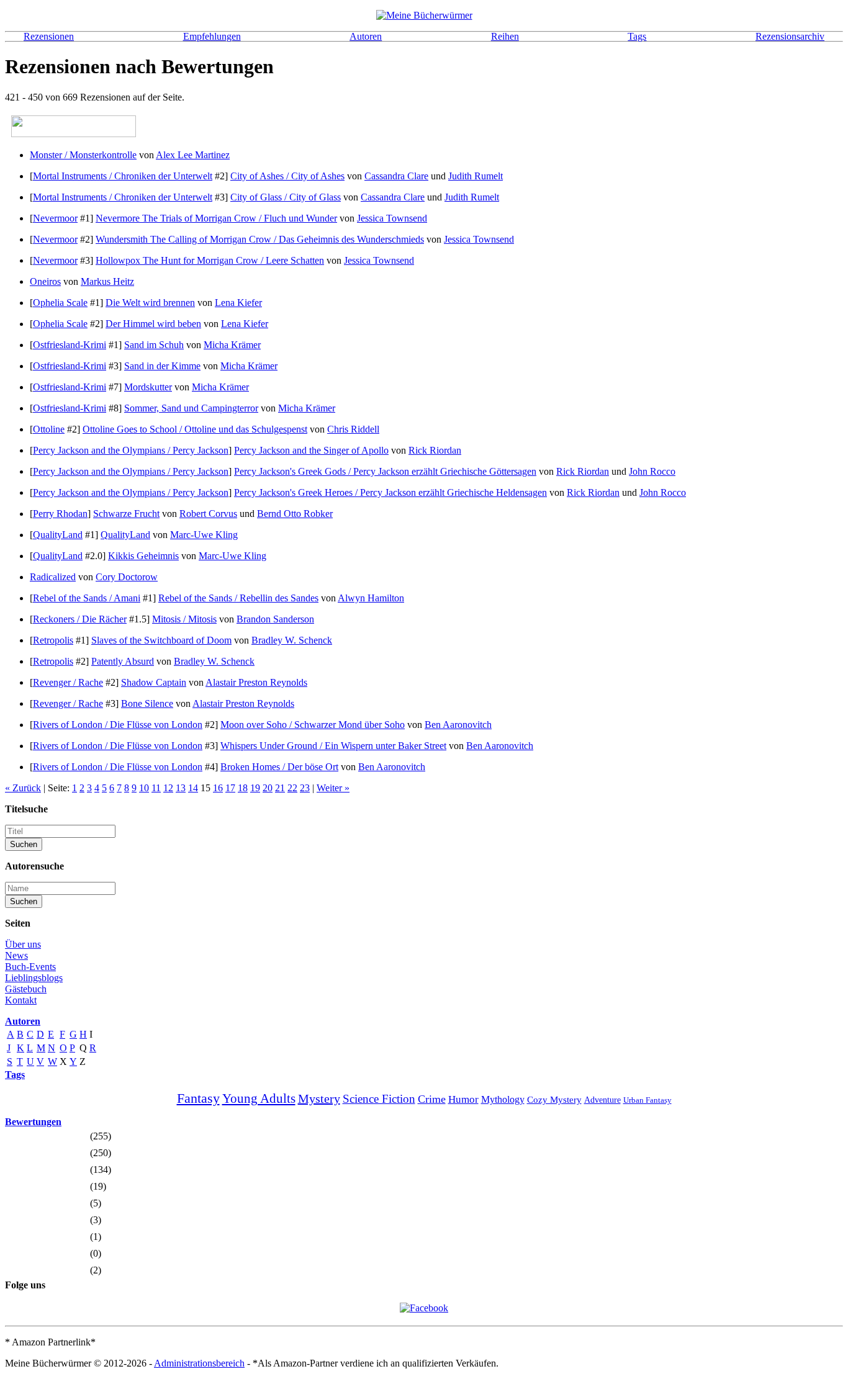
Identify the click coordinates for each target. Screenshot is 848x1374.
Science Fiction (379, 1098)
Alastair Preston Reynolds (256, 682)
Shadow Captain (153, 682)
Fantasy (198, 1098)
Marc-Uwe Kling (204, 534)
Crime (432, 1099)
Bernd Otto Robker (295, 513)
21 (280, 788)
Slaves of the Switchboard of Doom (161, 640)
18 (243, 788)
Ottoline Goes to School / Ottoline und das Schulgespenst (195, 429)
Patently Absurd (122, 661)
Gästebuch (26, 989)
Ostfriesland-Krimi (69, 344)
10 (144, 788)
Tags (637, 36)
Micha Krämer (232, 344)
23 (305, 788)
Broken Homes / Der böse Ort (279, 766)
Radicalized (53, 577)
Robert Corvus (208, 513)
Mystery (319, 1098)
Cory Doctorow (127, 577)
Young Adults (258, 1098)
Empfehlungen (212, 36)
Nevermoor (55, 218)
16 (218, 788)
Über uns (23, 944)
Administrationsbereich (199, 1363)
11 (156, 788)
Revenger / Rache (68, 682)
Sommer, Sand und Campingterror (191, 408)
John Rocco (652, 471)
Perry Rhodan (60, 513)
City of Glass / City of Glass (285, 197)
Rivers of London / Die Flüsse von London (117, 724)
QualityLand (58, 534)
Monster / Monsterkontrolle (83, 155)
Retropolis (53, 640)
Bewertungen (33, 1121)
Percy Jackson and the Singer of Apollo (311, 450)
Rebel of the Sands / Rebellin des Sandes (238, 598)
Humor (463, 1099)
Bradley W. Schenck (291, 640)
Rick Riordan (434, 450)
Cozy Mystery (554, 1100)
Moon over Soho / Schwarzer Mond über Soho (312, 724)
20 (268, 788)
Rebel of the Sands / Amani (86, 598)
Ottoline (49, 429)
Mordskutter (148, 387)
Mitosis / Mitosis (184, 619)
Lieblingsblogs (34, 977)
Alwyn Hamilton (371, 598)
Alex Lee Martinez (193, 155)
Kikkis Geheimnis (143, 555)
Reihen (505, 36)
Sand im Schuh (154, 344)
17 (230, 788)
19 (255, 788)
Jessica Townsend (392, 218)
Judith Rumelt (475, 176)
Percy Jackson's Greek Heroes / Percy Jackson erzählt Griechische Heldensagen (390, 492)
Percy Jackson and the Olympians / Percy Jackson (130, 450)
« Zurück (23, 788)
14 (193, 788)
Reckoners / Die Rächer (80, 619)
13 (181, 788)
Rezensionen (49, 36)
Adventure (602, 1100)
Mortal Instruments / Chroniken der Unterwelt (122, 176)
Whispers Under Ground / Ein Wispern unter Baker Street (333, 745)
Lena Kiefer (238, 302)
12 (168, 788)
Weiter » (333, 788)
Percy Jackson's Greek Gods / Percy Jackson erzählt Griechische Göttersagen (385, 471)
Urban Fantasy (647, 1100)
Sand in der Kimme (162, 366)
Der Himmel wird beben (153, 323)
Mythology (503, 1099)
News (16, 955)
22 (292, 788)
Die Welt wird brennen (150, 302)
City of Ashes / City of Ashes (287, 176)
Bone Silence (147, 703)
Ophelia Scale (60, 302)
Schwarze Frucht (126, 513)
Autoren (366, 36)
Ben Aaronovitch (458, 724)
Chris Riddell (353, 429)
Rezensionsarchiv (790, 36)
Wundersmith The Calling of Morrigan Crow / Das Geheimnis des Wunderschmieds (260, 239)
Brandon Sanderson (275, 619)
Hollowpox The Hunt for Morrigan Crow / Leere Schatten (210, 260)
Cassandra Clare (396, 176)
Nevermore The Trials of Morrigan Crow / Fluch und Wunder (216, 218)
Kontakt (21, 1000)
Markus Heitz (107, 281)
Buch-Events (30, 966)
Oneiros (45, 281)
